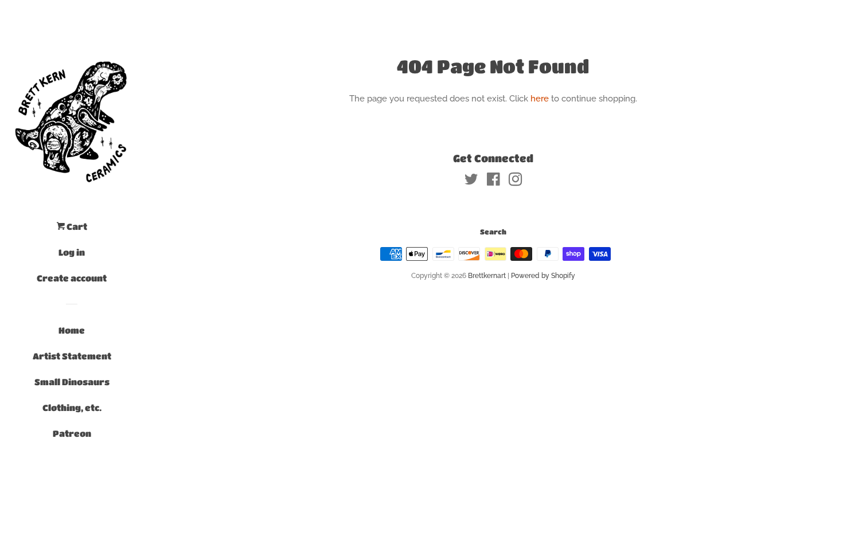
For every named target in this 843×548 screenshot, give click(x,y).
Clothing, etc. (72, 407)
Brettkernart (487, 276)
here (539, 98)
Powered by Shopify (543, 276)
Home (71, 330)
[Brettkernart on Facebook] (493, 182)
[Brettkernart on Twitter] (471, 182)
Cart (76, 226)
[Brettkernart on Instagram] (515, 182)
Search (493, 232)
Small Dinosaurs (72, 382)
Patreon (72, 433)
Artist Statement (72, 356)
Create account (72, 278)
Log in (71, 252)
